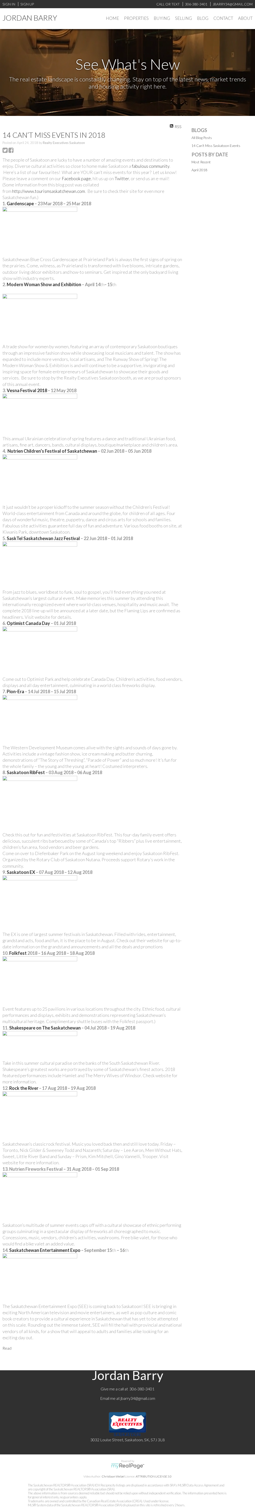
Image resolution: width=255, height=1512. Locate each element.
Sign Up (27, 4)
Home (112, 18)
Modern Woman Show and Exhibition (43, 284)
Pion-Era (15, 691)
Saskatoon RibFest (25, 772)
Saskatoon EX (21, 872)
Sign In (8, 4)
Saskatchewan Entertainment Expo (44, 1250)
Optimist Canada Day (28, 623)
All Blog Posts (201, 138)
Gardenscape (20, 203)
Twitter (122, 178)
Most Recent (201, 162)
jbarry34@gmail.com (138, 1398)
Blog (202, 18)
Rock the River (23, 1088)
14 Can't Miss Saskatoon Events (215, 145)
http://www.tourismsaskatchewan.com (48, 191)
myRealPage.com (127, 1466)
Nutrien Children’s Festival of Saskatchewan (52, 451)
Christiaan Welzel (113, 1476)
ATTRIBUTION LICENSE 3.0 (154, 1476)
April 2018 (199, 170)
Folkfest (17, 953)
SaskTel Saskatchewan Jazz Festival (43, 538)
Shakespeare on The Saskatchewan (45, 1028)
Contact (223, 18)
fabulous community (150, 166)
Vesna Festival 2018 (26, 390)
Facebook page (76, 178)
